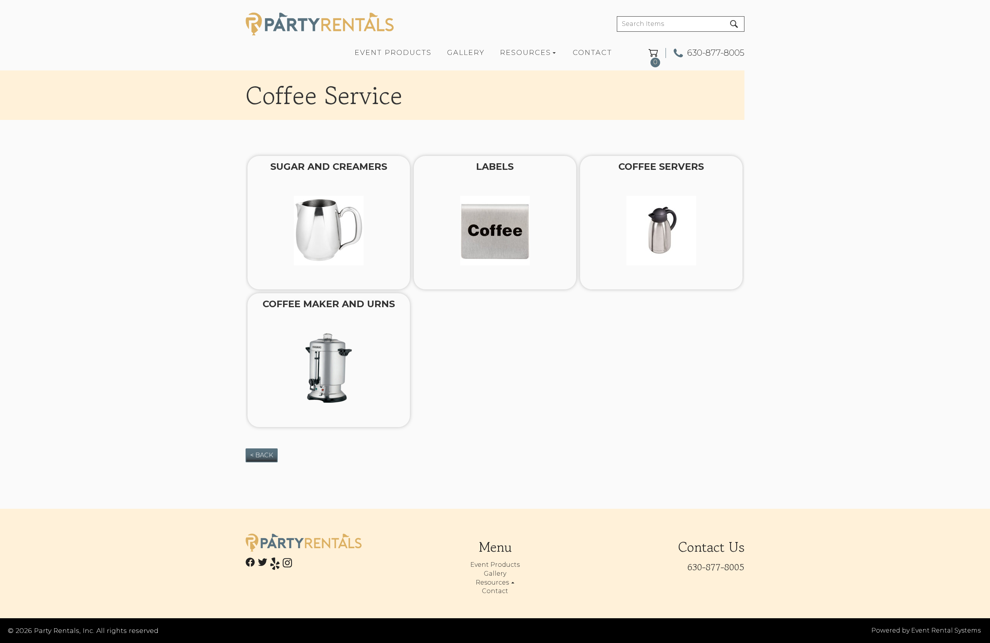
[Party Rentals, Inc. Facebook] (250, 565)
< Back (261, 455)
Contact (592, 52)
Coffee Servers (661, 166)
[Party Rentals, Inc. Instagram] (287, 565)
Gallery (466, 52)
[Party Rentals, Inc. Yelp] (275, 565)
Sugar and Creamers (328, 166)
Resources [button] (493, 582)
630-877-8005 (715, 53)
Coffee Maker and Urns (329, 304)
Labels (495, 166)
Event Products (393, 52)
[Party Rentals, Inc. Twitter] (262, 565)
